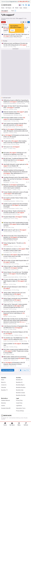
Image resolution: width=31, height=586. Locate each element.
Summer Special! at (15, 1)
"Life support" (4, 10)
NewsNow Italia (19, 390)
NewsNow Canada (20, 392)
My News (12, 425)
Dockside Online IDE (5, 408)
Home (2, 8)
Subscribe (3, 387)
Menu (19, 425)
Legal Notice (19, 405)
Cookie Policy (19, 403)
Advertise (3, 403)
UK (13, 8)
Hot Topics (8, 8)
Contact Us (3, 384)
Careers (3, 405)
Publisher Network (5, 400)
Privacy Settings (20, 410)
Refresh (26, 425)
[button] (7, 22)
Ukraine (25, 8)
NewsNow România (20, 387)
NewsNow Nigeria (20, 384)
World (16, 8)
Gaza (20, 8)
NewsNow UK (19, 379)
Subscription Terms (20, 408)
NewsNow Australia (20, 395)
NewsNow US (19, 382)
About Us (3, 382)
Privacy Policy (19, 400)
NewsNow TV (4, 390)
